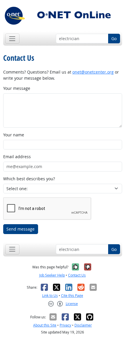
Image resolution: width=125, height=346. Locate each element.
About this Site (44, 325)
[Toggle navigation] (12, 38)
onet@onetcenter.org (93, 72)
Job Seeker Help (52, 275)
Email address (17, 156)
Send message (20, 229)
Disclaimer (83, 325)
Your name (13, 135)
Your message (16, 88)
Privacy (65, 325)
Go (114, 38)
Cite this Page (72, 295)
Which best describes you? (29, 178)
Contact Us (77, 275)
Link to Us (50, 295)
